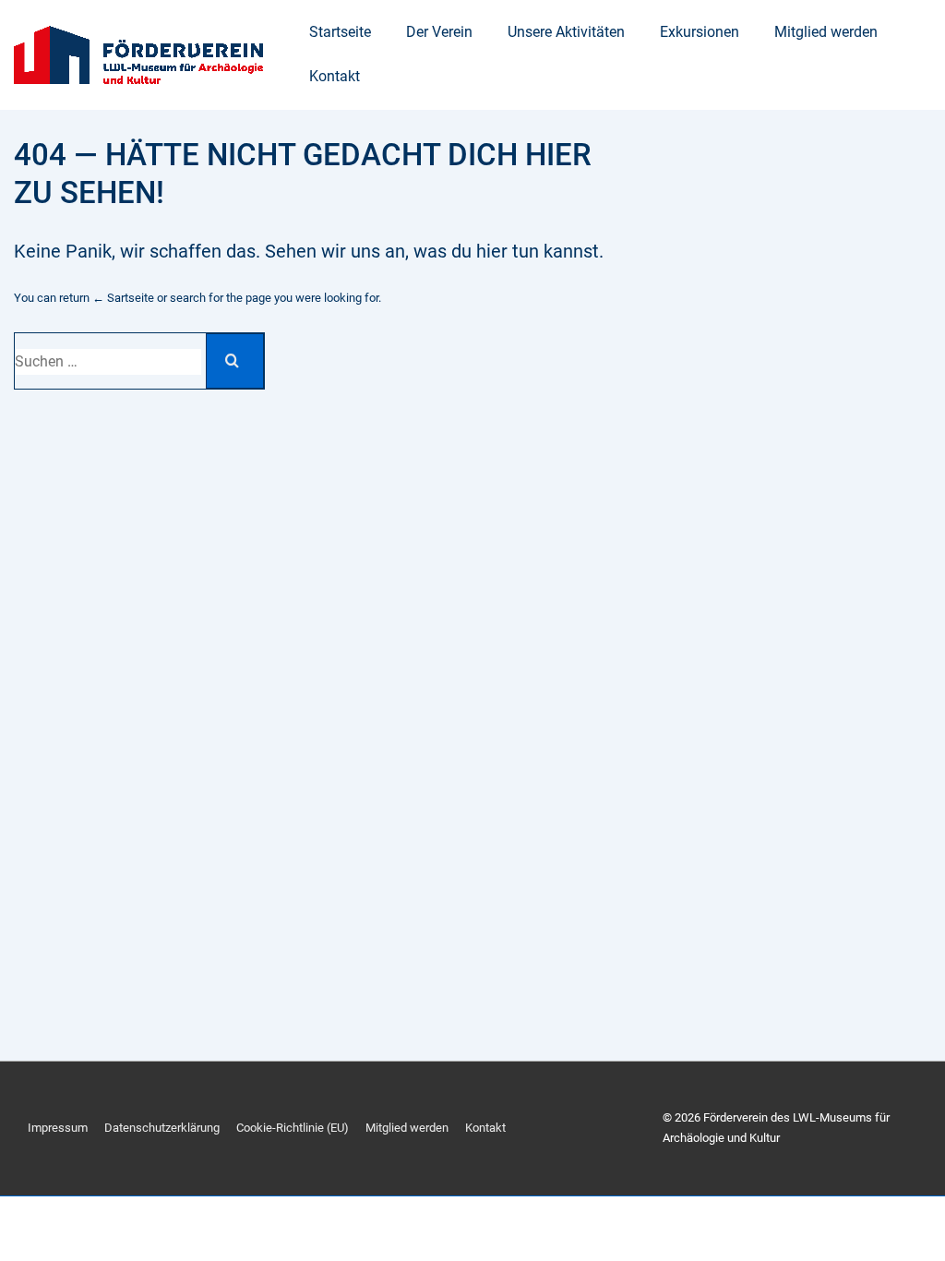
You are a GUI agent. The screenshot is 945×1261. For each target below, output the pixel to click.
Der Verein (439, 32)
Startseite (340, 32)
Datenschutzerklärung (162, 1128)
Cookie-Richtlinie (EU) (292, 1128)
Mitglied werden (826, 32)
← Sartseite (123, 298)
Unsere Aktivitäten (566, 32)
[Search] (235, 361)
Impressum (58, 1128)
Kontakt (334, 76)
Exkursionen (699, 32)
